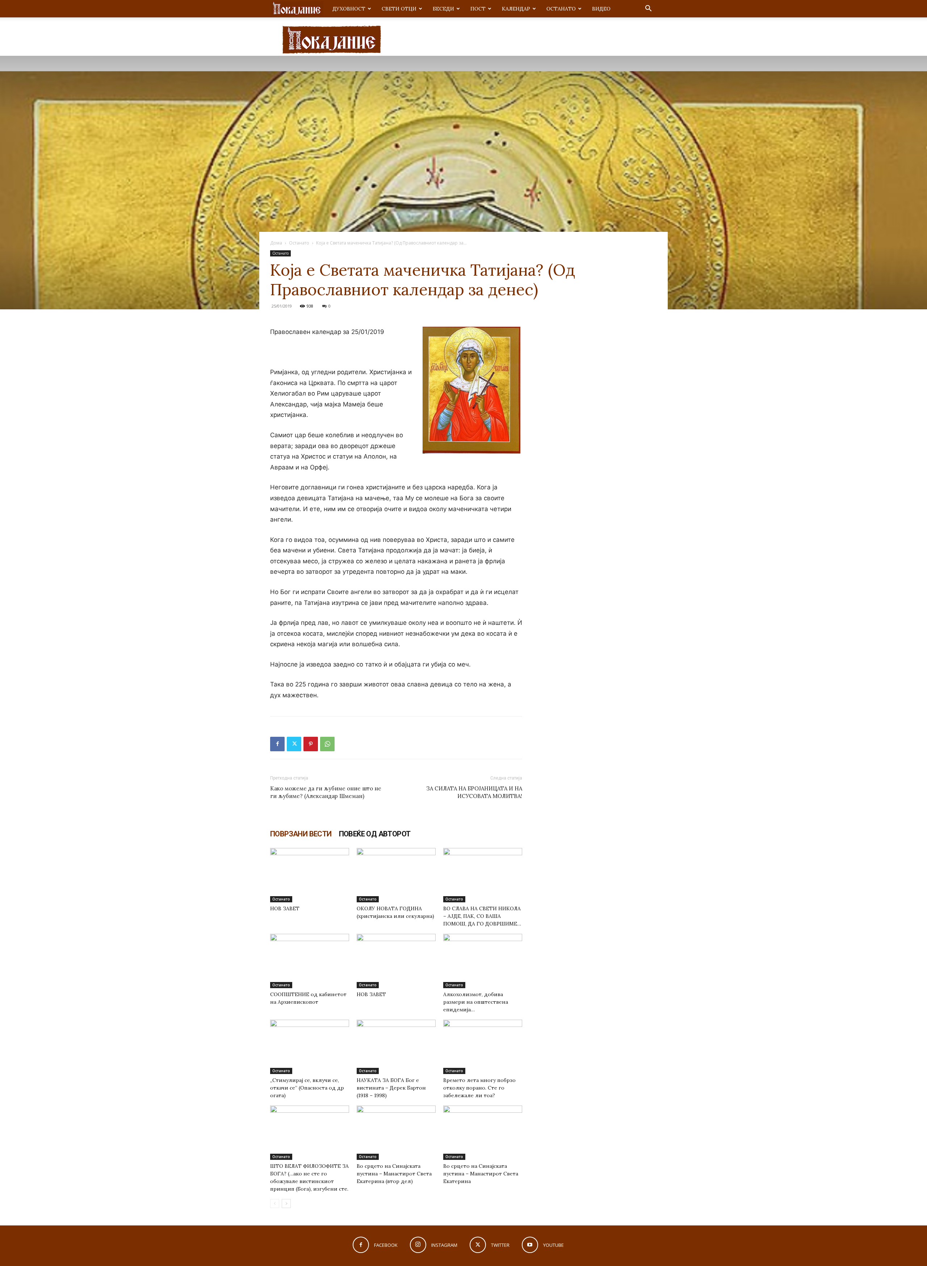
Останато (561, 8)
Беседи (443, 8)
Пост (478, 8)
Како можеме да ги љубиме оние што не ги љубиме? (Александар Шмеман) (325, 792)
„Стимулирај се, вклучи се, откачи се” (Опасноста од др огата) (307, 1088)
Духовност (348, 8)
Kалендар (516, 8)
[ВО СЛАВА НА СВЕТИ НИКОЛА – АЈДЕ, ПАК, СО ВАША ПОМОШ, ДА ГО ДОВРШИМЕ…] (482, 875)
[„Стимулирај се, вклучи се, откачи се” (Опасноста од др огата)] (309, 1047)
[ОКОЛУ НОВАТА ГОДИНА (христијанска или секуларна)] (396, 875)
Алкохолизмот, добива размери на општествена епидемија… (475, 1002)
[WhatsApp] (327, 744)
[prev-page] (274, 1203)
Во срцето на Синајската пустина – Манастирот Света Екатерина (480, 1173)
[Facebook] (277, 744)
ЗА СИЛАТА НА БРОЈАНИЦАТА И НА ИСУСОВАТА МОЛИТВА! (474, 792)
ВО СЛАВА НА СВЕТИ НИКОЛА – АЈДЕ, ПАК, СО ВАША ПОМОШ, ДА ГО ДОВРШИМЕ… (482, 916)
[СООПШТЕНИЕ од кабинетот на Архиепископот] (309, 961)
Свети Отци (399, 8)
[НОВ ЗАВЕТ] (309, 875)
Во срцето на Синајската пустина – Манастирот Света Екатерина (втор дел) (394, 1173)
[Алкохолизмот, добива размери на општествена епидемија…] (482, 961)
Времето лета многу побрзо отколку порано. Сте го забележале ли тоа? (479, 1088)
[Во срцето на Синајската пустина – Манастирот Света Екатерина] (482, 1133)
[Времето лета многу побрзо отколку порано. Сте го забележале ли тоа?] (482, 1047)
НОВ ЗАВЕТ (284, 908)
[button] (648, 9)
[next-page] (286, 1203)
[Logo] (297, 9)
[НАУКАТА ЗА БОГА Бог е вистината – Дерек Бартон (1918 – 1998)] (396, 1047)
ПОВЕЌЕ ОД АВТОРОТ (375, 834)
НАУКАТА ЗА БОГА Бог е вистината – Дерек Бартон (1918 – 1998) (391, 1088)
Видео (601, 8)
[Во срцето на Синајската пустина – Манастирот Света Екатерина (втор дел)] (396, 1133)
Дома (276, 243)
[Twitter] (294, 744)
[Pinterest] (310, 744)
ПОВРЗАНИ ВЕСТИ (301, 834)
